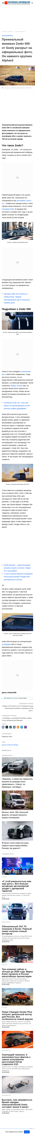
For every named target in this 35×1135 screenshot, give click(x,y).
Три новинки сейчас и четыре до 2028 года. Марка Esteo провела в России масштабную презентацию (17, 973)
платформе (6, 644)
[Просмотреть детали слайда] (18, 699)
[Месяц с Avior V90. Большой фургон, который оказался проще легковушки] (17, 800)
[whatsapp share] (10, 727)
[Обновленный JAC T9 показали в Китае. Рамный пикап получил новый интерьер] (17, 911)
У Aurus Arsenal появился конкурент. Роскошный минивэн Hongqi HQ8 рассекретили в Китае (18, 577)
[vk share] (14, 727)
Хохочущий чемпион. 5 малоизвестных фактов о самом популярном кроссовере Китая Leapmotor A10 (16, 1059)
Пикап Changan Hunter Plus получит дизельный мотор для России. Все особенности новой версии (17, 1015)
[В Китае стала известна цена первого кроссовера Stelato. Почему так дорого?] (17, 831)
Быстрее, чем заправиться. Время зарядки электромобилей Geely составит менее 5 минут (17, 1103)
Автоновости (6, 922)
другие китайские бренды (10, 745)
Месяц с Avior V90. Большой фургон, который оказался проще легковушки (15, 815)
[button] (17, 231)
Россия (4, 876)
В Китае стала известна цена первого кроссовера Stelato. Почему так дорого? (15, 845)
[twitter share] (7, 727)
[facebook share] (3, 727)
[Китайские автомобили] (17, 3)
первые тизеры (16, 386)
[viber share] (25, 727)
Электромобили (20, 31)
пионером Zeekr (8, 209)
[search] (32, 3)
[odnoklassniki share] (18, 727)
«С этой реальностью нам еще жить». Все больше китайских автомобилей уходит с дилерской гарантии (16, 886)
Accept (27, 1132)
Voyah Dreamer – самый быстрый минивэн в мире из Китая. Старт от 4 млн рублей (17, 568)
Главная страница (7, 31)
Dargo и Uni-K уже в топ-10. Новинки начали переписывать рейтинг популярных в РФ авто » (18, 708)
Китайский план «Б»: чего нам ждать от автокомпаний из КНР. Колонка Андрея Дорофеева (17, 405)
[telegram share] (22, 727)
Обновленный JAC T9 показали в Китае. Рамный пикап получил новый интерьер (17, 930)
